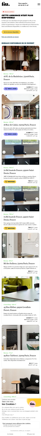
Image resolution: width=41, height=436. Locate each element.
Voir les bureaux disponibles (11, 32)
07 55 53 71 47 (23, 5)
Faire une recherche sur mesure (10, 37)
